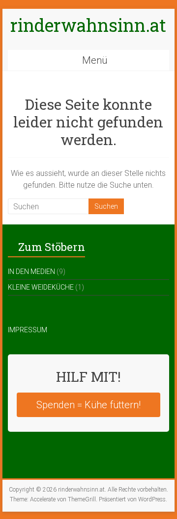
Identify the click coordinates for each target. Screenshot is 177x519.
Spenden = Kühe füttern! (88, 405)
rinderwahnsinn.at (88, 25)
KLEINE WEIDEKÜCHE (41, 287)
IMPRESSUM (27, 330)
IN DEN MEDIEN (31, 271)
